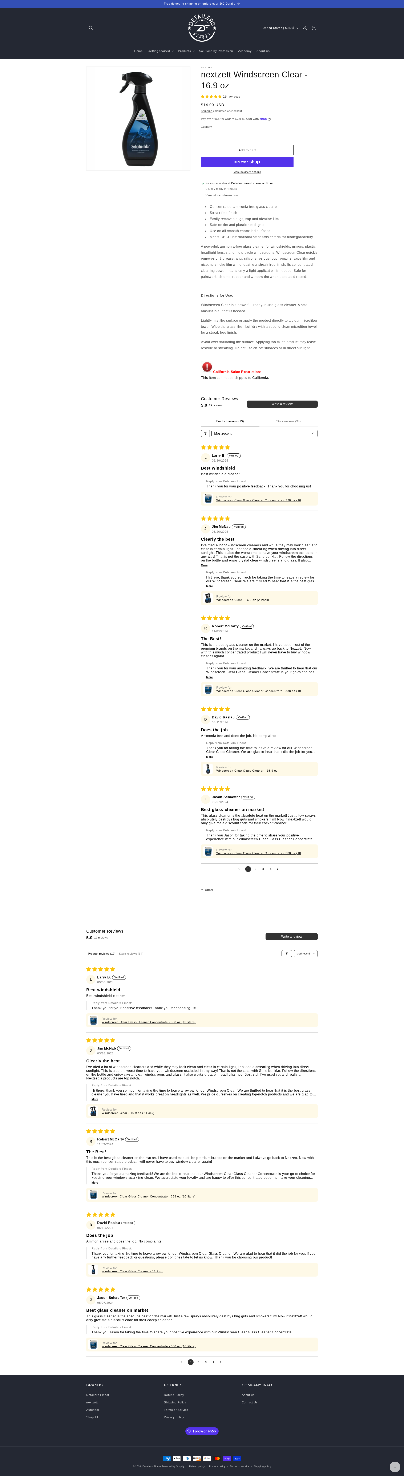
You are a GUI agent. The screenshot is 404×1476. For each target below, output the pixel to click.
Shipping (207, 111)
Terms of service (240, 1466)
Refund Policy (174, 1395)
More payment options (247, 172)
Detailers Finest (97, 1395)
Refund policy (197, 1466)
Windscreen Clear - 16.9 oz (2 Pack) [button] (242, 599)
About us (248, 1395)
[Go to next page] (278, 869)
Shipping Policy (175, 1402)
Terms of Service (176, 1409)
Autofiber (92, 1409)
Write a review (282, 404)
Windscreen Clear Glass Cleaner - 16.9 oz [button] (247, 770)
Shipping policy (262, 1466)
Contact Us (250, 1402)
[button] (91, 28)
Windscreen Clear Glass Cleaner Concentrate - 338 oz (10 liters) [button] (258, 500)
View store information (222, 195)
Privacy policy (217, 1466)
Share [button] (209, 889)
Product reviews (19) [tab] (230, 421)
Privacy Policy (174, 1417)
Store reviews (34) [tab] (288, 421)
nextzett (92, 1402)
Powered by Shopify (173, 1466)
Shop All (92, 1417)
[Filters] (205, 433)
